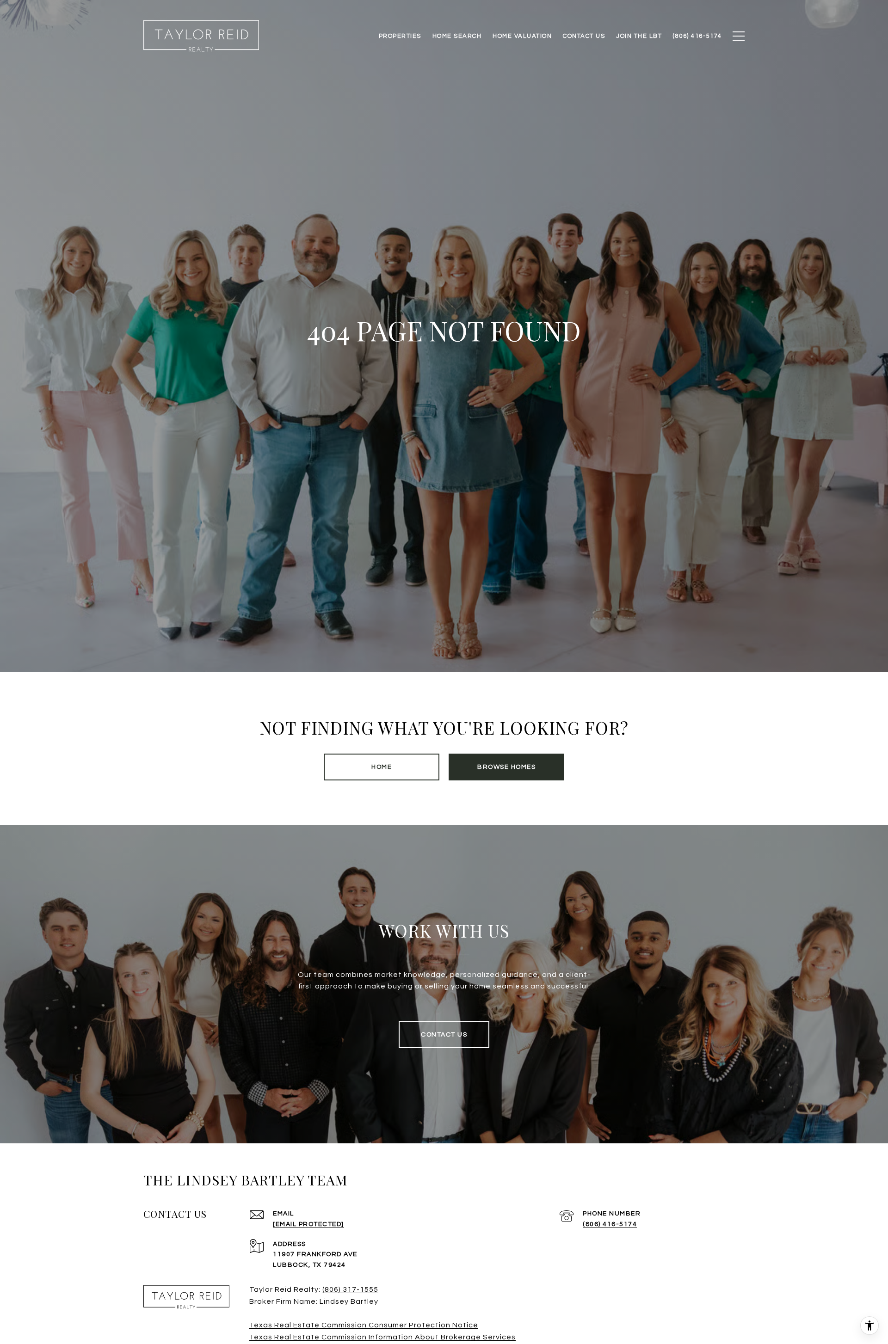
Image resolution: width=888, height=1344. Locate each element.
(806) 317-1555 (350, 1289)
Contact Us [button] (444, 1034)
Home (381, 767)
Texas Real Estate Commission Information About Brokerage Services (382, 1337)
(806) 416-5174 (610, 1224)
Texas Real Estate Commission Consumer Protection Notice (363, 1325)
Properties (400, 36)
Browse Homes (506, 767)
